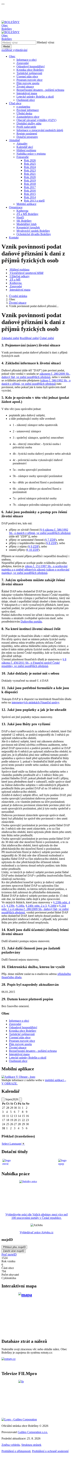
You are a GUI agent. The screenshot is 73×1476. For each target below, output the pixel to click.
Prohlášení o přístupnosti (16, 1451)
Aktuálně (14, 140)
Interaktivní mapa (26, 93)
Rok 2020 (30, 177)
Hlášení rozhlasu (26, 150)
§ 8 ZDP (51, 543)
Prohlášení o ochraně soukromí (50, 1451)
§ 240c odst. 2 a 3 (36, 905)
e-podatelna (23, 106)
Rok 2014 (30, 197)
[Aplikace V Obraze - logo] (18, 1076)
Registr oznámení (26, 133)
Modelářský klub (26, 224)
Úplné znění (46, 338)
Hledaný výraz (45, 42)
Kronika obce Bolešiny (30, 69)
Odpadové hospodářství (30, 66)
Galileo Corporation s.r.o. (33, 1432)
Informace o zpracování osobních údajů (39, 130)
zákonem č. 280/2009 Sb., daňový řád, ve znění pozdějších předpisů (35, 375)
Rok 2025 (30, 163)
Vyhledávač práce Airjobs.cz (36, 1232)
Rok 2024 (30, 167)
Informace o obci (26, 59)
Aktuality (22, 143)
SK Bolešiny (24, 220)
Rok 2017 (30, 187)
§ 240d (52, 905)
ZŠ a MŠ (15, 279)
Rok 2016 (30, 190)
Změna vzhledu (10, 1444)
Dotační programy (27, 136)
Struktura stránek (31, 1444)
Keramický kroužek (28, 227)
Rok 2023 (30, 170)
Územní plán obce (27, 76)
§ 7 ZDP (50, 539)
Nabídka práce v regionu (31, 153)
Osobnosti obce (25, 100)
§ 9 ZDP (33, 546)
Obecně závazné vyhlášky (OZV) (36, 120)
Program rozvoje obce (29, 79)
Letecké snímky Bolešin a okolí (35, 96)
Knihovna (22, 210)
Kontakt (14, 237)
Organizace (15, 207)
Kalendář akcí (24, 147)
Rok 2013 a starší (34, 200)
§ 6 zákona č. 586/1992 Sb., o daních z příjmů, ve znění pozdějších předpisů (40, 531)
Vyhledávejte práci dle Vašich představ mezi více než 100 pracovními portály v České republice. (36, 1216)
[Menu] (2, 4)
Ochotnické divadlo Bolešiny (33, 234)
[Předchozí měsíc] (2, 1099)
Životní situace (25, 86)
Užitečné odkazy (20, 276)
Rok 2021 (30, 173)
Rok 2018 (30, 183)
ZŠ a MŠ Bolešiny (27, 214)
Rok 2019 (30, 180)
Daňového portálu (31, 621)
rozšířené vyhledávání (14, 50)
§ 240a (20, 905)
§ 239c (11, 905)
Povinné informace (27, 110)
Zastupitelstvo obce (27, 116)
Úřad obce (15, 103)
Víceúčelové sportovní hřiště (26, 272)
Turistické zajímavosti (29, 73)
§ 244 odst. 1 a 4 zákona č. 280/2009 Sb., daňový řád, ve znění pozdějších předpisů (35, 909)
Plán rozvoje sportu (27, 83)
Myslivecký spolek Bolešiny (33, 230)
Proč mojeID (9, 1254)
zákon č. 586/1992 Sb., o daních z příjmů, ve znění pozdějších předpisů (36, 382)
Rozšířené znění (29, 338)
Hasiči (20, 217)
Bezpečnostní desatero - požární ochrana (40, 89)
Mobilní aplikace (26, 204)
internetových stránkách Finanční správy (35, 702)
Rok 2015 (30, 193)
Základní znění (10, 338)
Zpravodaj (22, 63)
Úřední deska (24, 113)
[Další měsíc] (20, 1099)
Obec (12, 56)
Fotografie (22, 157)
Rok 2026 (30, 160)
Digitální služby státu (28, 123)
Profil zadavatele (26, 126)
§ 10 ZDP (33, 549)
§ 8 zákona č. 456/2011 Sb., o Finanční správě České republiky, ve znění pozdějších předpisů (33, 663)
